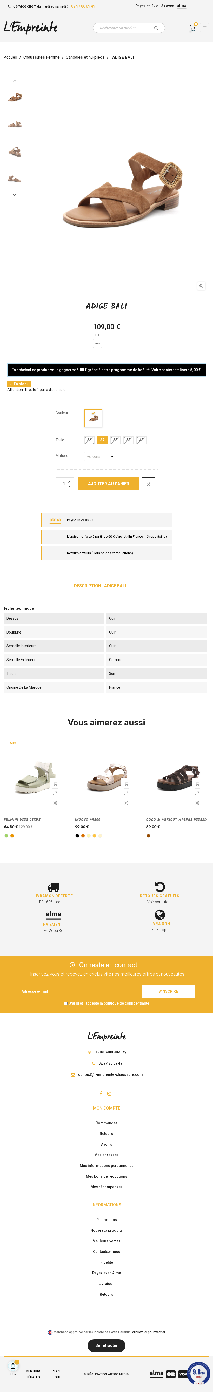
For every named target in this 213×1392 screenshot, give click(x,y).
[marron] (148, 836)
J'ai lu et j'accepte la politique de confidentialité (109, 1003)
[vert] (6, 836)
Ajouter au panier (108, 483)
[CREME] (100, 836)
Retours (106, 1134)
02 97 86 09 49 (83, 6)
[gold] (94, 836)
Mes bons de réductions (106, 1176)
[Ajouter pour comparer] (148, 483)
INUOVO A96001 (88, 820)
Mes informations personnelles (107, 1166)
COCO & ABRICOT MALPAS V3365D (176, 820)
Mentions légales (33, 1374)
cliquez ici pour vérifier (148, 1332)
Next (14, 194)
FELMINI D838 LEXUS (22, 820)
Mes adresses (106, 1155)
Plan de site (58, 1374)
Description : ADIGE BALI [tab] (100, 585)
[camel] (93, 419)
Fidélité (106, 1262)
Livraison (107, 1284)
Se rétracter (106, 1345)
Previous (14, 80)
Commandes (107, 1123)
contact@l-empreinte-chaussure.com (110, 1074)
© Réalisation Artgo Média (106, 1374)
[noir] (77, 836)
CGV (13, 1374)
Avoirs (106, 1144)
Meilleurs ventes (106, 1241)
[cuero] (12, 836)
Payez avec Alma (106, 1273)
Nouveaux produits (106, 1230)
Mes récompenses (107, 1187)
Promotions (106, 1220)
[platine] (89, 836)
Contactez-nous (106, 1252)
